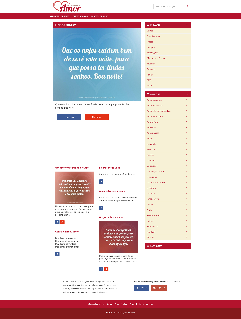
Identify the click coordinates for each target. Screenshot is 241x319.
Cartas (150, 30)
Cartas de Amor (113, 304)
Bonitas (150, 155)
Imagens (151, 47)
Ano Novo (151, 127)
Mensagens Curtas (156, 58)
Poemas (151, 69)
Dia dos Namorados (156, 182)
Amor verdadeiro (155, 116)
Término (151, 237)
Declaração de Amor (156, 171)
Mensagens (152, 52)
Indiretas (151, 193)
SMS (149, 80)
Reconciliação (153, 215)
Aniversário (152, 122)
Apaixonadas (153, 133)
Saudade (151, 232)
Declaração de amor (144, 304)
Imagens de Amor (99, 16)
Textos (150, 85)
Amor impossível (155, 105)
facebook (142, 288)
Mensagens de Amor (59, 16)
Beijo (149, 138)
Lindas (150, 204)
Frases (150, 41)
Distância (151, 188)
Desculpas (152, 177)
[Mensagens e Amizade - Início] (66, 6)
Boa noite (151, 144)
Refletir (150, 221)
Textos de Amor (127, 304)
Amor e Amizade (154, 100)
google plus (160, 288)
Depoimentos (153, 36)
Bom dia (151, 149)
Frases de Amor (80, 16)
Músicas (151, 63)
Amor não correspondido (159, 111)
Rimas (150, 74)
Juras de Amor (153, 198)
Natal (149, 210)
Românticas (152, 226)
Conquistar (152, 166)
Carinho (151, 160)
